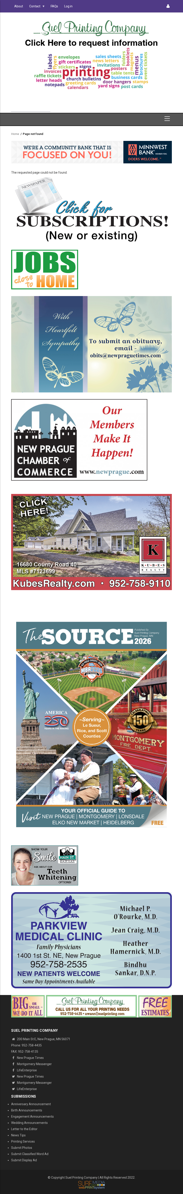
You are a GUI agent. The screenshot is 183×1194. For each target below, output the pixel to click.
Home (15, 134)
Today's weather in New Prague (30, 109)
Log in (68, 6)
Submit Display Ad (24, 1160)
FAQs (54, 6)
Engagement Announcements (32, 1116)
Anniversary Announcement (31, 1104)
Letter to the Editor (24, 1129)
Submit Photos (21, 1147)
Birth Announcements (26, 1110)
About (18, 6)
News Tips (18, 1135)
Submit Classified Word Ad (29, 1154)
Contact (33, 7)
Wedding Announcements (29, 1123)
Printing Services (23, 1141)
